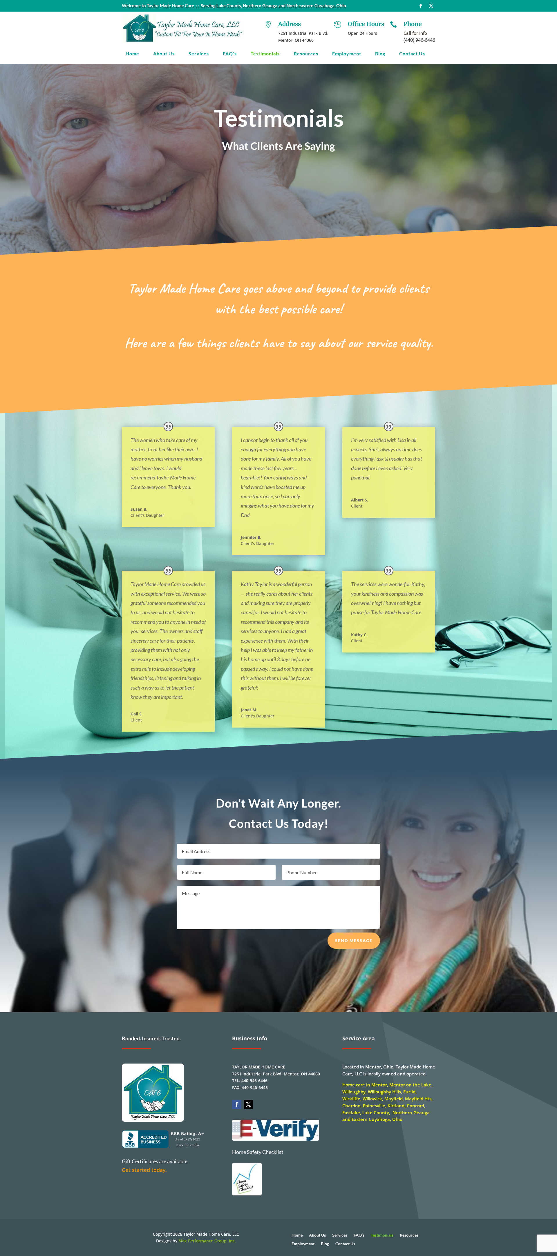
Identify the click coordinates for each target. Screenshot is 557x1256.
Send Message (353, 940)
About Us (164, 54)
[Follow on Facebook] (421, 6)
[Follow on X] (431, 6)
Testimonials (265, 54)
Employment (346, 54)
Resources (306, 54)
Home (132, 54)
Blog (380, 54)
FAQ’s (230, 54)
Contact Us (412, 54)
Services (199, 54)
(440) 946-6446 (419, 40)
